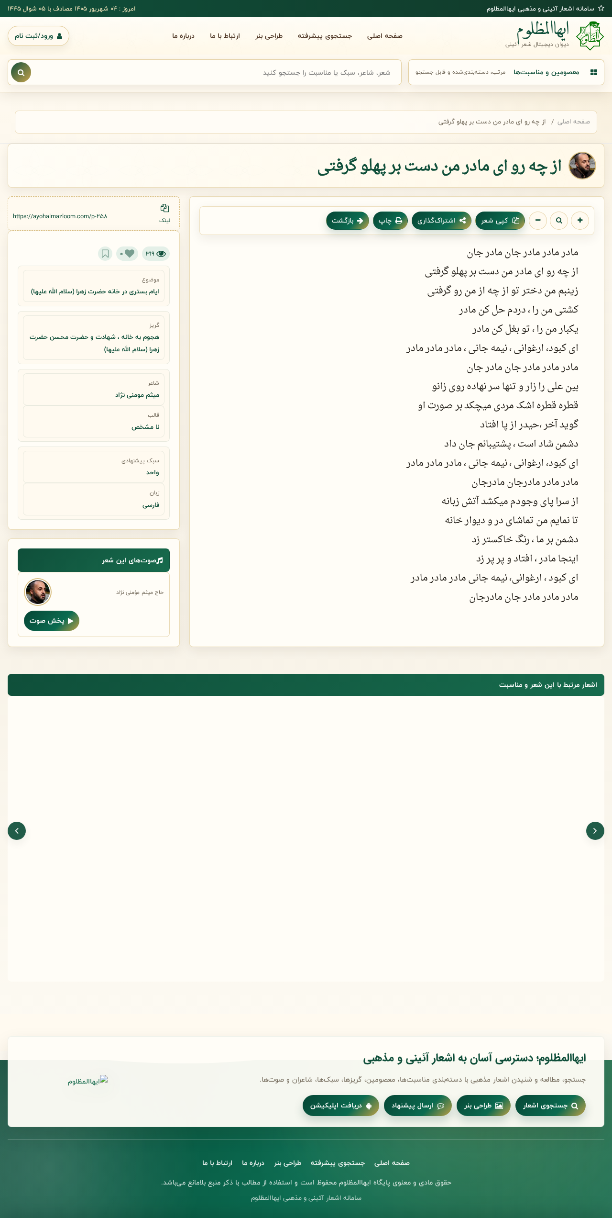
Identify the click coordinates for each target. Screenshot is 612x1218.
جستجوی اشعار (545, 1105)
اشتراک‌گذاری (436, 220)
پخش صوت (47, 620)
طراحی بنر (269, 36)
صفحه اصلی (385, 36)
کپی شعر (494, 220)
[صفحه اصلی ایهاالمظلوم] (67, 1081)
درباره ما (183, 36)
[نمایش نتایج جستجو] (21, 72)
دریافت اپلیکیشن (336, 1105)
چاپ (385, 220)
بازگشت (342, 220)
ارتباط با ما (225, 36)
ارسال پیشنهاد (412, 1105)
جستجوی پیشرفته (325, 36)
